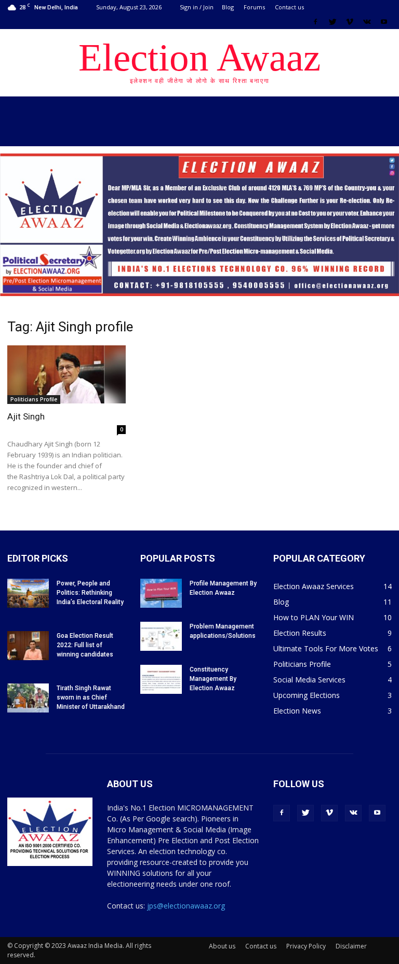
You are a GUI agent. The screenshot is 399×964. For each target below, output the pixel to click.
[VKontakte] (367, 22)
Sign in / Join (197, 7)
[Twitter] (332, 22)
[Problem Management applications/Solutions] (161, 636)
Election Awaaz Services (313, 586)
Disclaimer (351, 946)
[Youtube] (384, 22)
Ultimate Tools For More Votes (325, 648)
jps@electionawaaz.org (186, 906)
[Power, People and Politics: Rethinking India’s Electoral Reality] (28, 593)
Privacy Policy (306, 946)
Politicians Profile (33, 399)
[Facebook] (315, 22)
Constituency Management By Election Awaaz (213, 679)
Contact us (289, 7)
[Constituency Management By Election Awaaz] (161, 679)
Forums (254, 7)
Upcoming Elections (306, 695)
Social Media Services (309, 679)
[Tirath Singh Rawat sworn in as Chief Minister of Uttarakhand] (28, 697)
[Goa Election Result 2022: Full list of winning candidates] (28, 645)
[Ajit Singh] (66, 374)
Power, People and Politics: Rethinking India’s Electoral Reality (90, 593)
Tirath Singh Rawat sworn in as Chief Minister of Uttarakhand (91, 697)
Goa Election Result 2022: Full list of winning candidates (85, 645)
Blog (228, 7)
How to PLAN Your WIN (313, 617)
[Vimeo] (349, 22)
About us (222, 946)
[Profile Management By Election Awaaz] (161, 593)
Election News (297, 711)
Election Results (299, 633)
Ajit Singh (26, 416)
